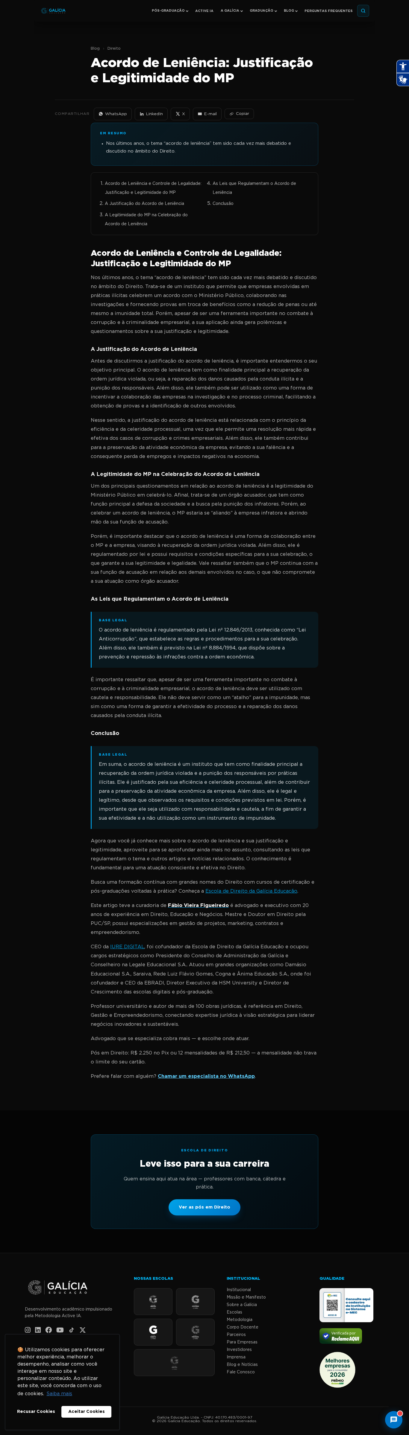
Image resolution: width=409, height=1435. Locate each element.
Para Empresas (242, 1342)
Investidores (239, 1350)
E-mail (210, 114)
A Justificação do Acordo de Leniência (144, 204)
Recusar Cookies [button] (36, 1411)
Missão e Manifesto (246, 1297)
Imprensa (236, 1357)
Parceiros (236, 1335)
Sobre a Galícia (242, 1305)
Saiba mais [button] (59, 1394)
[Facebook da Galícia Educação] (48, 1330)
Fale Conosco (241, 1372)
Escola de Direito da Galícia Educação (251, 891)
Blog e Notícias (242, 1364)
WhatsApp (116, 114)
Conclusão (223, 204)
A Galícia (230, 10)
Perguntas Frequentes (329, 11)
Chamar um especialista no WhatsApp (206, 1076)
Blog (289, 10)
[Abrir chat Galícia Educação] (393, 1419)
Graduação (261, 10)
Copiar (242, 113)
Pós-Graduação (168, 10)
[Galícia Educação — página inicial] (73, 1287)
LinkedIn (154, 114)
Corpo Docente (242, 1327)
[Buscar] (363, 11)
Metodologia (239, 1320)
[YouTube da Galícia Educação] (60, 1330)
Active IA (204, 11)
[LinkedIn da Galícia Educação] (38, 1330)
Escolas (234, 1312)
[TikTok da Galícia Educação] (71, 1330)
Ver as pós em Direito (204, 1207)
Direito (114, 48)
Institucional (239, 1290)
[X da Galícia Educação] (82, 1330)
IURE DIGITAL (127, 947)
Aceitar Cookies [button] (86, 1411)
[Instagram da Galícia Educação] (28, 1330)
